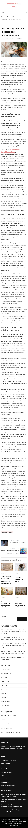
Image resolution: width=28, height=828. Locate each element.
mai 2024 (4, 689)
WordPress (14, 823)
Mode (3, 720)
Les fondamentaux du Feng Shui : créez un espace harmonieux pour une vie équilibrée (6, 580)
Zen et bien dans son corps (10, 732)
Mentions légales (5, 763)
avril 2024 (4, 693)
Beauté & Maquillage (8, 716)
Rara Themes (22, 821)
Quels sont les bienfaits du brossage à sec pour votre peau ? (13, 638)
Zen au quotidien (7, 24)
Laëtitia (6, 38)
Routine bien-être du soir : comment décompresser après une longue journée (14, 645)
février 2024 (5, 702)
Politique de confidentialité (8, 760)
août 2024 (4, 677)
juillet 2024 (5, 681)
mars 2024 (4, 698)
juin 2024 (4, 685)
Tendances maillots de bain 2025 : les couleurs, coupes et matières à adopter (13, 631)
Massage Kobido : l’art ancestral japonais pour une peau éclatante (13, 652)
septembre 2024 (6, 673)
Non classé (5, 724)
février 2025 (5, 669)
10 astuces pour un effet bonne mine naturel (12, 658)
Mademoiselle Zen (15, 819)
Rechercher (4, 616)
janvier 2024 (5, 706)
